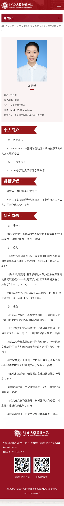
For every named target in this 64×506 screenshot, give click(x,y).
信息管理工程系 (48, 26)
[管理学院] (17, 5)
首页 (19, 26)
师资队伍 (28, 26)
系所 (37, 26)
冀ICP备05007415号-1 (39, 489)
